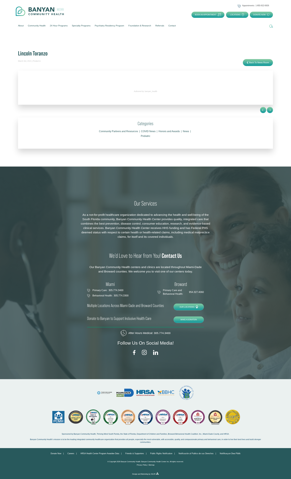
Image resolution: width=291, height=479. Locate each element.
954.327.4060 (196, 292)
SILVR (153, 474)
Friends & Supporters (134, 453)
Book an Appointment (205, 15)
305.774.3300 (121, 295)
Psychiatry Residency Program (109, 25)
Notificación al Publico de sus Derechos (196, 453)
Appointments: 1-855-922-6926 (255, 6)
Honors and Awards (169, 131)
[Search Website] (271, 26)
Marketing (144, 474)
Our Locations (187, 307)
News (186, 131)
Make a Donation (189, 320)
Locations (235, 15)
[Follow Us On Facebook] (134, 352)
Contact (172, 25)
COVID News (148, 131)
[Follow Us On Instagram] (144, 352)
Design (134, 474)
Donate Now (259, 15)
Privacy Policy (142, 465)
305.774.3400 (116, 290)
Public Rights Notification (161, 453)
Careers (70, 453)
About (21, 25)
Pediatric (145, 136)
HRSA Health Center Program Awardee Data (99, 453)
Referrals (159, 25)
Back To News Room (259, 62)
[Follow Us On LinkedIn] (155, 352)
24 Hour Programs (59, 25)
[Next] (263, 110)
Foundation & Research (139, 25)
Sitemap (151, 465)
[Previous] (270, 110)
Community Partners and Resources (118, 131)
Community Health (37, 25)
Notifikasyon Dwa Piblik (230, 453)
